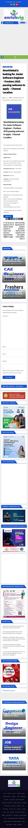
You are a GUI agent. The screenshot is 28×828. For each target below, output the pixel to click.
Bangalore (6, 257)
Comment (6, 316)
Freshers (13, 289)
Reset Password (9, 815)
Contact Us (13, 796)
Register (3, 815)
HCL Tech (15, 257)
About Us (9, 793)
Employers (6, 799)
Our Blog (12, 812)
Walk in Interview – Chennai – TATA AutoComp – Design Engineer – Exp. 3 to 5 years (13, 277)
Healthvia (19, 806)
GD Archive (24, 802)
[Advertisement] (14, 40)
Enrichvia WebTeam (17, 263)
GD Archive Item (7, 806)
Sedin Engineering (7, 728)
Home (5, 793)
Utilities (14, 824)
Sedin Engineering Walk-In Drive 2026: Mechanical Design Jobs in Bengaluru (12, 632)
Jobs (11, 66)
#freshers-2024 (9, 100)
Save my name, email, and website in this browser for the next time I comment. (13, 372)
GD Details (13, 806)
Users (24, 821)
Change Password (6, 796)
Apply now (8, 216)
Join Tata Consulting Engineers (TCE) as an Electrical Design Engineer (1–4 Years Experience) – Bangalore (14, 653)
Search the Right (23, 815)
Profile (23, 812)
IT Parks (10, 809)
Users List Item (9, 824)
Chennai (4, 66)
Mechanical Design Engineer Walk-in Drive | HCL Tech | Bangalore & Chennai (14, 261)
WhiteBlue (6, 745)
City (8, 66)
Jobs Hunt (19, 809)
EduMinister (23, 796)
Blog (23, 793)
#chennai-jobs (14, 98)
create (18, 796)
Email (4, 354)
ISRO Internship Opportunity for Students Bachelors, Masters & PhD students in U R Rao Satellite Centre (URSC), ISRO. (20, 231)
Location (24, 809)
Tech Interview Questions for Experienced (16, 818)
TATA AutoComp (11, 273)
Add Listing (19, 793)
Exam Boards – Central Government (16, 799)
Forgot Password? (17, 802)
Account (14, 793)
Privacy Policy (18, 812)
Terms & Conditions (7, 821)
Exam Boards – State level (7, 802)
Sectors (5, 818)
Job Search (19, 824)
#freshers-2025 (18, 100)
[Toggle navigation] (15, 57)
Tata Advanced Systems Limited (10, 762)
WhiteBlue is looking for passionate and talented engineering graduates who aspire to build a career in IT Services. (14, 639)
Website (5, 361)
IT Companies (5, 809)
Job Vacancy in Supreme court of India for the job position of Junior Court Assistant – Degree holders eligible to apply (8, 230)
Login (4, 812)
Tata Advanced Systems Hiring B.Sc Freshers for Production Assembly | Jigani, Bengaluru (14, 646)
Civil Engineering (7, 289)
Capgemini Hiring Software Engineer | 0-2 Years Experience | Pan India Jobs (13, 627)
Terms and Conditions (16, 821)
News (8, 812)
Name (4, 347)
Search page (16, 815)
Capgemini (6, 711)
